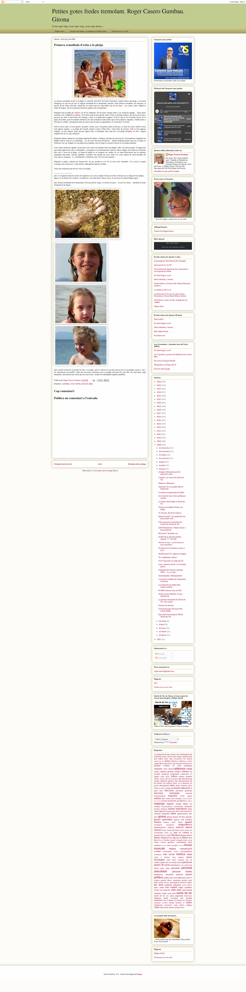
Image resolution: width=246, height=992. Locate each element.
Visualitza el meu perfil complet (166, 171)
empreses (172, 796)
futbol (173, 813)
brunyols (179, 763)
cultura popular (185, 776)
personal (84, 384)
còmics (162, 779)
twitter (189, 902)
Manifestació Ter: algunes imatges (172, 554)
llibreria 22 (177, 838)
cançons (158, 769)
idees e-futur (177, 822)
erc (163, 798)
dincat (180, 783)
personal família (182, 871)
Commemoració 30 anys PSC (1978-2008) (170, 610)
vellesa (181, 905)
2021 (159, 399)
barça (167, 761)
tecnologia (178, 900)
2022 (159, 396)
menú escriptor (172, 845)
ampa (179, 756)
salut (179, 890)
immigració (158, 825)
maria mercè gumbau (164, 842)
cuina (167, 776)
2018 (159, 410)
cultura (174, 776)
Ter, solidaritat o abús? (167, 557)
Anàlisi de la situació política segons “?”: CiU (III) (169, 538)
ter (184, 900)
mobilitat (157, 851)
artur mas (168, 759)
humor (166, 822)
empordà (189, 793)
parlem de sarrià (162, 865)
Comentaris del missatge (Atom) (106, 471)
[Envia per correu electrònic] (98, 380)
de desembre (164, 448)
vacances (168, 905)
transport (188, 900)
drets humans (181, 785)
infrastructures (160, 827)
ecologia (168, 788)
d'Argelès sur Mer (132, 131)
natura (180, 857)
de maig (162, 621)
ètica (182, 907)
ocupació (180, 860)
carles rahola (168, 769)
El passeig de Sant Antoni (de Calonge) (170, 261)
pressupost (174, 882)
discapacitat (164, 785)
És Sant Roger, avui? (162, 275)
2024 (159, 389)
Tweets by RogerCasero (164, 231)
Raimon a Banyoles (166, 483)
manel (172, 840)
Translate (173, 742)
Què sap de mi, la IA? (163, 265)
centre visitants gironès (163, 772)
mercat (181, 845)
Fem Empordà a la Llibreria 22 (170, 561)
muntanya (157, 854)
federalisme (181, 809)
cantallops (66, 384)
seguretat (179, 896)
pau (187, 865)
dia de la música (172, 779)
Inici (100, 464)
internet (157, 830)
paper (162, 862)
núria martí (171, 860)
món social (169, 854)
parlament (187, 862)
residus (156, 890)
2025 (159, 385)
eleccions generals (184, 791)
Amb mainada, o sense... (164, 279)
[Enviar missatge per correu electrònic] (93, 380)
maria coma (187, 840)
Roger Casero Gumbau (178, 154)
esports (170, 804)
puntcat (184, 885)
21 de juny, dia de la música (169, 513)
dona (172, 785)
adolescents (175, 754)
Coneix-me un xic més (120, 31)
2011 (159, 434)
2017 (159, 413)
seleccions (188, 896)
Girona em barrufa (165, 605)
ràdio (173, 890)
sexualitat (174, 898)
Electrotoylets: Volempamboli (170, 576)
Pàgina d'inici (59, 31)
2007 (159, 639)
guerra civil (179, 820)
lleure (170, 838)
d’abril (161, 624)
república (188, 887)
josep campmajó (168, 830)
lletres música (161, 837)
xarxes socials (174, 907)
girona (162, 816)
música (180, 854)
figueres (162, 811)
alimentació (184, 754)
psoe (161, 885)
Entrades (161, 654)
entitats (157, 798)
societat (189, 898)
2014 (159, 424)
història (157, 822)
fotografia (165, 814)
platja (91, 384)
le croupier (167, 835)
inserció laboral (184, 827)
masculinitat (181, 842)
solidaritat (158, 900)
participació (175, 865)
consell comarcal (161, 774)
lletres (189, 835)
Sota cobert (158, 319)
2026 (159, 382)
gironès (189, 817)
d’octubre (163, 455)
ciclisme (177, 772)
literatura (176, 835)
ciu (191, 772)
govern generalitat (163, 819)
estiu (73, 101)
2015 (159, 420)
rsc (161, 890)
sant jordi (172, 893)
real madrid (171, 887)
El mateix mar (159, 335)
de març (162, 628)
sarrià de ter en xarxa (164, 896)
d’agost (162, 462)
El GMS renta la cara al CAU (170, 590)
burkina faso (187, 763)
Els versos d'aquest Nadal (164, 361)
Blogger (139, 974)
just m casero (181, 832)
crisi (162, 776)
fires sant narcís (182, 811)
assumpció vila (180, 759)
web (161, 907)
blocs (162, 763)
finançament (170, 811)
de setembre (164, 458)
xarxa (166, 907)
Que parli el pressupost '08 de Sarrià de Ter (170, 615)
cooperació (174, 774)
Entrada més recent (63, 464)
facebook (188, 806)
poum (176, 878)
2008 (159, 445)
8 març (167, 754)
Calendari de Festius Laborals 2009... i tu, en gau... (170, 571)
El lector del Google (162, 369)
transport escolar (160, 903)
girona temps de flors (176, 817)
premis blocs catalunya (171, 880)
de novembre (164, 451)
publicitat (168, 885)
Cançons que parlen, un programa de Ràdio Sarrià (88, 31)
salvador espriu (160, 893)
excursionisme (166, 806)
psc (155, 885)
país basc (165, 868)
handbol (188, 820)
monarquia (167, 851)
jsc (171, 833)
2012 (159, 431)
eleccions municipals (167, 793)
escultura (189, 801)
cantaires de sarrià (172, 766)
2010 (159, 438)
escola (178, 798)
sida (181, 898)
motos (176, 851)
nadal (189, 854)
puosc (189, 885)
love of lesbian (164, 840)
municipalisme (186, 851)
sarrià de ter (184, 893)
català (189, 769)
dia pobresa (167, 783)
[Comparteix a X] (103, 380)
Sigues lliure (159, 306)
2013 (159, 427)
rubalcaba (166, 890)
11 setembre (159, 754)
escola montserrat (169, 801)
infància (171, 827)
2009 (159, 441)
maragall (179, 840)
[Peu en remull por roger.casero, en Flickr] (87, 238)
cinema (185, 771)
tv (183, 903)
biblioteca (174, 761)
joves (166, 833)
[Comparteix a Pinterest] (108, 380)
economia (176, 788)
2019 (159, 406)
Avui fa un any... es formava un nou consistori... (171, 543)
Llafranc (77, 113)
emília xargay (186, 796)
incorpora (170, 825)
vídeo (156, 907)
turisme (179, 903)
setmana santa (161, 898)
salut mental (187, 890)
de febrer (163, 631)
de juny (162, 469)
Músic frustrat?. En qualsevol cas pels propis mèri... (171, 517)
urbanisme (158, 905)
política (158, 877)
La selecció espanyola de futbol (171, 492)
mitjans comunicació (180, 848)
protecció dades (186, 882)
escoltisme (181, 801)
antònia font (187, 756)
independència (185, 825)
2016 (159, 417)
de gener (163, 635)
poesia (189, 874)
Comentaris (162, 658)
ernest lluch (170, 799)
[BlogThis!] (100, 380)
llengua (184, 835)
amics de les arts (169, 756)
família (77, 384)
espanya (159, 803)
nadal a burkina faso (165, 857)
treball (171, 903)
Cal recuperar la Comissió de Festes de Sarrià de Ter (170, 523)
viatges (189, 905)
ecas (162, 788)
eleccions (169, 790)
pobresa (179, 874)
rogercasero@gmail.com (164, 671)
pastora (182, 865)
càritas (156, 779)
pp (179, 877)
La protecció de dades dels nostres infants (169, 586)
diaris (175, 783)
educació (185, 788)
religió (180, 887)
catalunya (179, 768)
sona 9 (165, 900)
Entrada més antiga (137, 464)
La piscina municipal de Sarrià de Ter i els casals (171, 601)
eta (191, 804)
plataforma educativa (163, 874)
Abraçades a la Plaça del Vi (165, 365)
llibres (185, 837)
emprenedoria (159, 796)
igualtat (188, 822)
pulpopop (177, 885)
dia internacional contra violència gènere (173, 780)
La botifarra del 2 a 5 (162, 290)
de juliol (162, 465)
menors (163, 845)
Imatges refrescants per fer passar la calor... (169, 473)
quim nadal (159, 887)
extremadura (178, 806)
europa (157, 806)
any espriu (158, 759)
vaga (175, 905)
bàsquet (157, 766)
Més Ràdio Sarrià (161, 331)
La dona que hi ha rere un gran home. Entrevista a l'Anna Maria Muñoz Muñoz (170, 295)
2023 (159, 392)
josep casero (179, 830)
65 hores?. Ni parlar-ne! (168, 533)
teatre (171, 900)
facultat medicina (160, 809)
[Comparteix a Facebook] (105, 380)
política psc (168, 878)
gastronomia (182, 814)
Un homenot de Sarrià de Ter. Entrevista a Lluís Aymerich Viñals (171, 270)
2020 (159, 403)
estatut (178, 804)
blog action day (170, 763)
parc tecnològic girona (174, 862)
